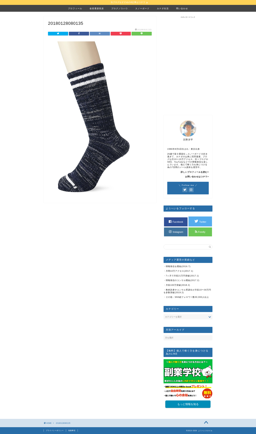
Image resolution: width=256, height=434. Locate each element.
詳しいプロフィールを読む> (195, 172)
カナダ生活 (163, 8)
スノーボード (142, 8)
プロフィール (75, 8)
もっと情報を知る (188, 404)
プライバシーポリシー (55, 430)
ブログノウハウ (119, 8)
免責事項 (71, 430)
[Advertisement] (188, 62)
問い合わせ (182, 8)
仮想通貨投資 (97, 8)
